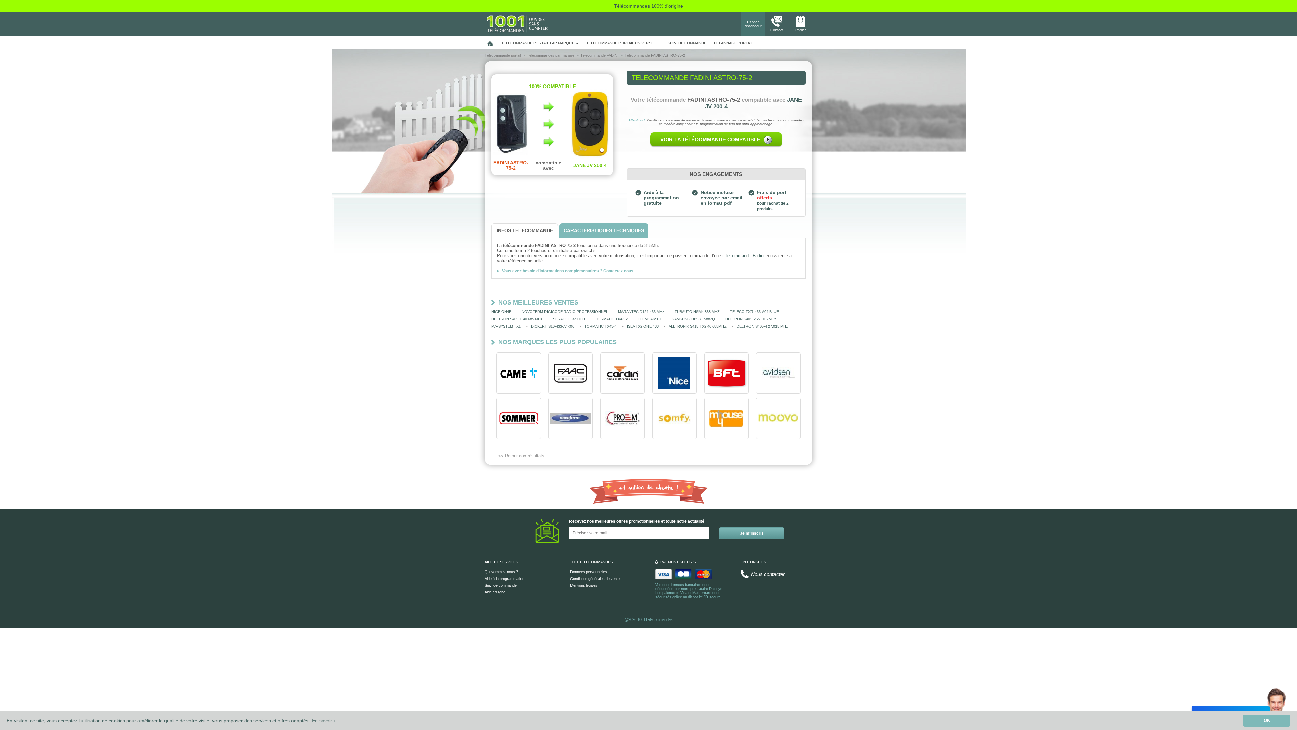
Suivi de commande (501, 585)
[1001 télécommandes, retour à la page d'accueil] (490, 42)
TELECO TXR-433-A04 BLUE (754, 312)
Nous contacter (768, 574)
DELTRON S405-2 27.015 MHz (751, 319)
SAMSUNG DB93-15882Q (693, 319)
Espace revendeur (753, 24)
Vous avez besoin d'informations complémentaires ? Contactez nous (567, 271)
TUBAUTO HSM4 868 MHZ (697, 312)
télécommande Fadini (743, 255)
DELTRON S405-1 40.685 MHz (517, 319)
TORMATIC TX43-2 (611, 319)
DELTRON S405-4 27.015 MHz (762, 326)
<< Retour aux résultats (521, 455)
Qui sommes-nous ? (501, 572)
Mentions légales (583, 585)
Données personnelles (588, 572)
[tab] (524, 230)
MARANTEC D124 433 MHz (641, 312)
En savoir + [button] (324, 720)
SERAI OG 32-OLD (569, 319)
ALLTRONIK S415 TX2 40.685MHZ (698, 326)
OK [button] (1267, 720)
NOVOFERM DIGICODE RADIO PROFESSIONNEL (565, 312)
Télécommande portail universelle (623, 43)
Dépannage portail (733, 43)
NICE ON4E (501, 312)
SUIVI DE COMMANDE (687, 43)
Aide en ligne (495, 592)
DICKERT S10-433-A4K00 (552, 326)
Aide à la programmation (504, 579)
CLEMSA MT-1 (650, 319)
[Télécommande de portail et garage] (517, 24)
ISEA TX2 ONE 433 (643, 326)
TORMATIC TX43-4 (600, 326)
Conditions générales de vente (595, 579)
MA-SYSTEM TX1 (506, 326)
